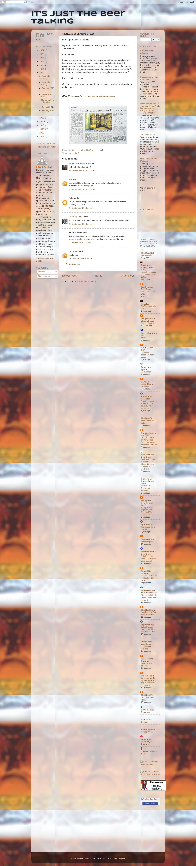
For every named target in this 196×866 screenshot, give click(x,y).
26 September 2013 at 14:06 (82, 171)
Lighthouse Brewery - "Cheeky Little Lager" (149, 578)
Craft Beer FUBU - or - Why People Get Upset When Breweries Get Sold (149, 441)
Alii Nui (144, 338)
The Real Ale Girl (149, 610)
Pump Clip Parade (146, 572)
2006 (42, 136)
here (38, 40)
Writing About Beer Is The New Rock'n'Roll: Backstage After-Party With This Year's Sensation (150, 108)
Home (98, 275)
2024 (42, 50)
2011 (41, 121)
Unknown (73, 251)
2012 (42, 118)
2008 (42, 133)
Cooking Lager (76, 217)
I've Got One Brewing (147, 660)
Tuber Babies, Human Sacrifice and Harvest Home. (149, 629)
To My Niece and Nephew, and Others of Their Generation (148, 511)
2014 (42, 69)
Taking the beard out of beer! (147, 503)
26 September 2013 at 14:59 (82, 189)
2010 (42, 125)
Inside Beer (146, 642)
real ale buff (73, 153)
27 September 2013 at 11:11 (82, 224)
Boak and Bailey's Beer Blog (147, 267)
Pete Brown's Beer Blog (147, 456)
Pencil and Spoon (146, 368)
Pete (71, 198)
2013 (42, 73)
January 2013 (48, 111)
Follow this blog (150, 803)
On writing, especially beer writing (147, 354)
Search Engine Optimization (150, 774)
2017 (42, 58)
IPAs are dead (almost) (146, 52)
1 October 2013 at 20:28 (80, 243)
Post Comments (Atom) (85, 281)
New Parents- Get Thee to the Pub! (148, 613)
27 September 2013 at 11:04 (82, 208)
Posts (42, 272)
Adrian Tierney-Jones (79, 163)
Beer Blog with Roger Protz (148, 731)
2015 (42, 65)
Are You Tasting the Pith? (149, 434)
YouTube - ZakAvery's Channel (146, 741)
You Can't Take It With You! (148, 292)
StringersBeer (147, 539)
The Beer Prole (148, 590)
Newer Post (69, 275)
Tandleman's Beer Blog (147, 288)
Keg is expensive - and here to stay (149, 684)
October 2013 (48, 88)
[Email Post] (101, 150)
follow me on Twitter (47, 147)
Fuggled (145, 304)
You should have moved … (148, 528)
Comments (45, 276)
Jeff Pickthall (45, 167)
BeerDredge (146, 372)
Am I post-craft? (147, 134)
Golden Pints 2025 (148, 323)
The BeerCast (147, 418)
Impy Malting (147, 625)
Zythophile (146, 525)
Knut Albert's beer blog (147, 397)
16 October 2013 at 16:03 (80, 259)
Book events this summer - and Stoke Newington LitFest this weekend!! (148, 464)
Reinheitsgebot (147, 542)
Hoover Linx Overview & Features (146, 488)
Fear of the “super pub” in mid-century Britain (149, 274)
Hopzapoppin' (146, 255)
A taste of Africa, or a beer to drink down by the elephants (149, 404)
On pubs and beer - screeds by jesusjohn (148, 678)
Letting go (145, 386)
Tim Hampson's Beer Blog (148, 553)
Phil (70, 179)
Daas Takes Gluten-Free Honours (146, 646)
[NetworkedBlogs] (150, 799)
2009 (42, 129)
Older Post (127, 275)
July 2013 (46, 107)
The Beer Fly (147, 695)
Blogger (121, 859)
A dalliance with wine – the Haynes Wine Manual (148, 558)
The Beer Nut (147, 253)
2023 (42, 54)
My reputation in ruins (47, 101)
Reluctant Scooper (146, 721)
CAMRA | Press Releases (148, 711)
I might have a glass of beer (148, 320)
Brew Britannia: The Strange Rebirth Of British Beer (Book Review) (149, 596)
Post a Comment (73, 264)
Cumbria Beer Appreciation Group (147, 481)
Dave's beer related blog (147, 383)
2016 (42, 61)
